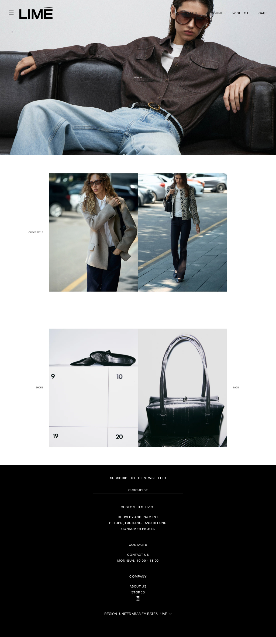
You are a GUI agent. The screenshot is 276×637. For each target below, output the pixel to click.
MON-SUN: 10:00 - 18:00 (138, 560)
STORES (138, 592)
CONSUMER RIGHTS (138, 528)
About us (138, 586)
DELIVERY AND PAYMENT (138, 516)
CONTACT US (138, 554)
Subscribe (138, 489)
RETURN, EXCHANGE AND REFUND (138, 522)
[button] (11, 13)
